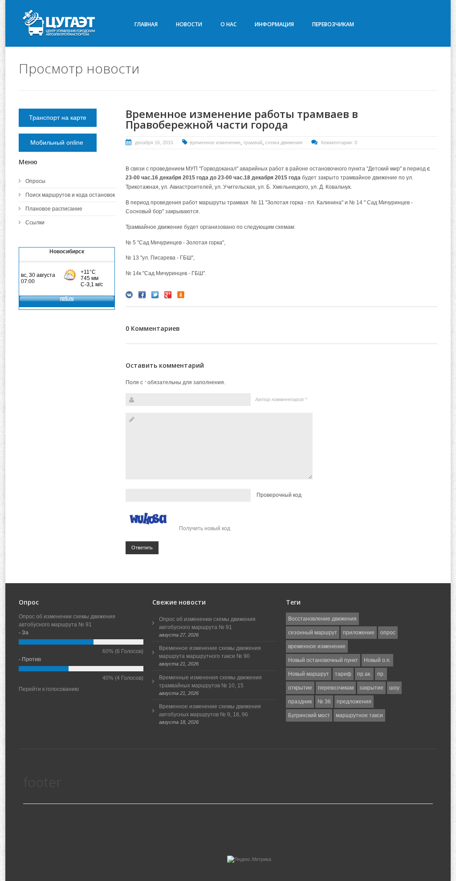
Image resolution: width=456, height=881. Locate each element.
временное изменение (215, 142)
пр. (381, 674)
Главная (146, 24)
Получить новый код (204, 528)
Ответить (142, 547)
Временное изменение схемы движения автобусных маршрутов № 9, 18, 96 (210, 710)
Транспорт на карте (57, 117)
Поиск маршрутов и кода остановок (70, 195)
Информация (274, 24)
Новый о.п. (377, 660)
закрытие (371, 688)
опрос (387, 632)
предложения (354, 701)
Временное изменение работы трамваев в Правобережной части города (242, 119)
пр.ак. (364, 674)
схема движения (283, 142)
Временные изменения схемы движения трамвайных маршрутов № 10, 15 (210, 681)
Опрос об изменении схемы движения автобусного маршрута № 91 (207, 623)
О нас (228, 24)
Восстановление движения (322, 619)
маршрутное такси (359, 715)
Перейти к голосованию (49, 689)
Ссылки (35, 222)
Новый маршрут (308, 674)
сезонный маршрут (312, 632)
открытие (300, 688)
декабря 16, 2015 (154, 142)
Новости (189, 24)
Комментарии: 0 (339, 142)
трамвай (252, 142)
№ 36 (324, 701)
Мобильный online (57, 142)
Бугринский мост (309, 715)
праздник (300, 701)
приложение (359, 632)
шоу (394, 688)
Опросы (35, 181)
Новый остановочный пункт (323, 660)
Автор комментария (281, 399)
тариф (343, 674)
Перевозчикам (333, 24)
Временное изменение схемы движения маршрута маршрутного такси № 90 (210, 652)
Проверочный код (278, 495)
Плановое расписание (53, 209)
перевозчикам (336, 688)
